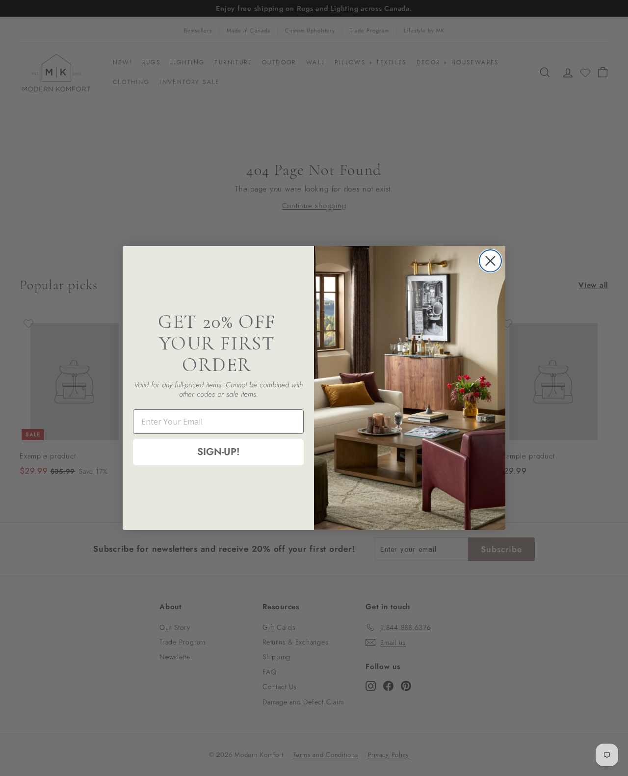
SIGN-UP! (218, 452)
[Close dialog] (490, 261)
